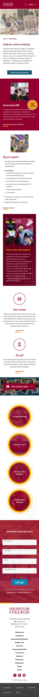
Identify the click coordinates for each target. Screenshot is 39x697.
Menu (31, 4)
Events (5, 39)
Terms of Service (23, 592)
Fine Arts (19, 646)
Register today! (8, 208)
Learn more (19, 330)
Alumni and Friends (19, 649)
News (19, 666)
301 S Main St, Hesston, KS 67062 (19, 619)
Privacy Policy (11, 592)
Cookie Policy (32, 687)
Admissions (19, 632)
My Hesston (19, 663)
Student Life (19, 642)
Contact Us (19, 653)
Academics (19, 635)
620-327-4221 (20, 276)
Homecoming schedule (19, 72)
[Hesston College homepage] (8, 4)
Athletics (19, 656)
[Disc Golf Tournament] (20, 344)
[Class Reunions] (20, 299)
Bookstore (20, 659)
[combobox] (19, 571)
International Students (19, 639)
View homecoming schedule (13, 124)
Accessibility (19, 687)
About (19, 670)
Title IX (18, 692)
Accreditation (7, 687)
